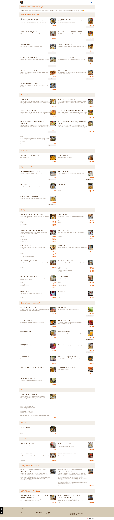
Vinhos (23, 422)
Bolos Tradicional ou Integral (31, 491)
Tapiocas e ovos (26, 167)
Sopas (23, 390)
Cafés (23, 210)
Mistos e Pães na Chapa (30, 14)
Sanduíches (25, 95)
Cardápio (1, 510)
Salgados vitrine (27, 151)
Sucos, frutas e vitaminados (30, 303)
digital (91, 518)
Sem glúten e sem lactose (29, 465)
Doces (23, 438)
